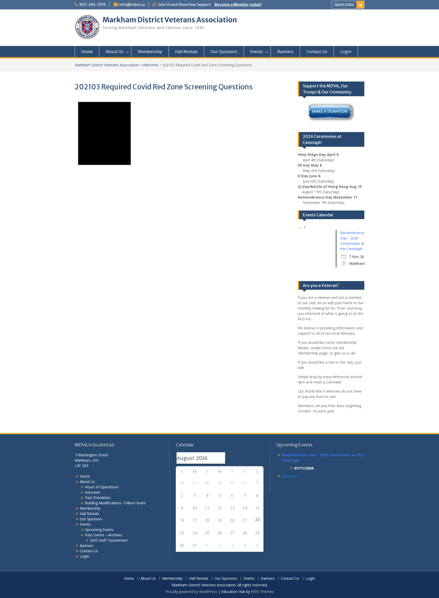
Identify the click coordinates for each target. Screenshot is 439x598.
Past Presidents (98, 497)
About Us (114, 51)
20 (232, 520)
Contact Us (316, 51)
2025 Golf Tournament (109, 540)
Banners (285, 51)
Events (256, 51)
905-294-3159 (92, 4)
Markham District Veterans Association (170, 19)
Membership (150, 51)
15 (257, 508)
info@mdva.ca (132, 4)
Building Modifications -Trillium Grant (115, 502)
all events (289, 476)
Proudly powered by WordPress (191, 591)
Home (87, 51)
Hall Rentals (186, 51)
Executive (92, 492)
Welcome (150, 64)
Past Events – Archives (103, 534)
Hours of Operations (102, 486)
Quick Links (344, 4)
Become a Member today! (238, 4)
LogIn (345, 51)
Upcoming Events (99, 529)
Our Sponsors (224, 51)
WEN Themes (262, 591)
